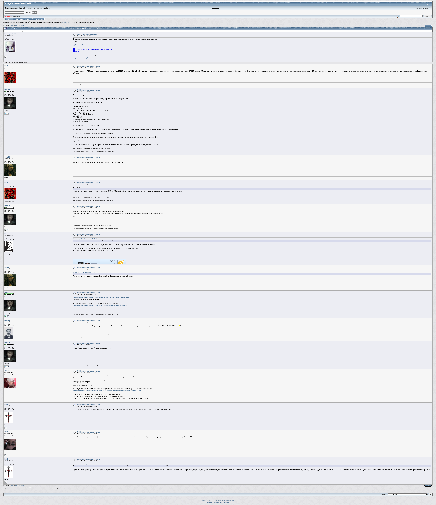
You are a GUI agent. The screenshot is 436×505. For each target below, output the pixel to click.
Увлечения (24, 22)
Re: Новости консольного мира (88, 66)
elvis (6, 432)
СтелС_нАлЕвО (10, 34)
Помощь (16, 19)
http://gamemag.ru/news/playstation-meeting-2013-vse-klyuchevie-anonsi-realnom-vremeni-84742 (107, 390)
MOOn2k (7, 90)
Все (19, 25)
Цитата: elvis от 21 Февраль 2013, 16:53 (84, 464)
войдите (30, 8)
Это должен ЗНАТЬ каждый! (80, 58)
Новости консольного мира (87, 22)
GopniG (7, 157)
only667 (7, 320)
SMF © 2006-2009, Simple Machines (224, 500)
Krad (6, 404)
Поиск (21, 19)
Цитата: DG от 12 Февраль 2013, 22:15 (84, 272)
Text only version (213, 502)
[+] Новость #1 (78, 45)
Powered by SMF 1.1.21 (208, 500)
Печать (428, 26)
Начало (9, 19)
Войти (32, 19)
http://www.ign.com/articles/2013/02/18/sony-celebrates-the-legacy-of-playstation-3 (101, 297)
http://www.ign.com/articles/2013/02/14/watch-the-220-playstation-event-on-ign (100, 305)
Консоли (50, 22)
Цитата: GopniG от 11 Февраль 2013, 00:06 (85, 239)
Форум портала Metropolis (11, 22)
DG (5, 234)
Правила (27, 19)
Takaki (6, 371)
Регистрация (39, 19)
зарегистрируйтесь (43, 8)
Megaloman (65, 22)
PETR (6, 66)
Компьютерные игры (38, 22)
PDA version (224, 502)
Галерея (427, 4)
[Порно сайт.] (5, 114)
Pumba (71, 22)
